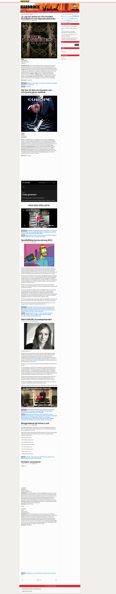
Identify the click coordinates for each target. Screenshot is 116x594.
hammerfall (45, 414)
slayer (71, 20)
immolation (50, 313)
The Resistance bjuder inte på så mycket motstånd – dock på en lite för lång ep (69, 39)
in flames (62, 18)
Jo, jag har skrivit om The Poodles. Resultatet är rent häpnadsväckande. (38, 17)
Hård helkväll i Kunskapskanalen (36, 319)
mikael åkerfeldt (24, 418)
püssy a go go (43, 418)
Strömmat (55, 11)
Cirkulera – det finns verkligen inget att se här (69, 29)
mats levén (41, 417)
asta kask (45, 313)
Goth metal (29, 308)
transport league (34, 315)
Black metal (46, 230)
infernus (50, 235)
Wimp (41, 233)
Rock (28, 84)
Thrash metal (37, 311)
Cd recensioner (42, 83)
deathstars (27, 456)
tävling (68, 22)
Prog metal (46, 309)
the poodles (28, 86)
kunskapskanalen (34, 417)
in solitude (37, 415)
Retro (34, 412)
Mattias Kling (34, 20)
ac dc (26, 573)
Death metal (48, 307)
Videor (60, 11)
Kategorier (63, 57)
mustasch (49, 456)
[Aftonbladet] (24, 1)
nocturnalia (36, 236)
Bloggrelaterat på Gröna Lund (35, 423)
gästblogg (70, 16)
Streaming (31, 233)
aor (34, 573)
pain (53, 456)
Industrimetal (38, 411)
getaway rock (66, 16)
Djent (53, 307)
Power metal (41, 309)
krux (28, 417)
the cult (34, 458)
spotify (27, 314)
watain (42, 419)
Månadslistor (48, 11)
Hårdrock (49, 83)
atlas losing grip (29, 235)
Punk (51, 232)
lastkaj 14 (54, 235)
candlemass (28, 414)
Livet (53, 308)
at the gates (62, 14)
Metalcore (41, 232)
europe (39, 235)
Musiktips (31, 309)
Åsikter (37, 83)
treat (22, 574)
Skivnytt (32, 84)
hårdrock (42, 456)
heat (46, 456)
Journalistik (54, 83)
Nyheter (36, 309)
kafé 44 (47, 415)
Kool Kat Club (38, 356)
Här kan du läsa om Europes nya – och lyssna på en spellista (37, 91)
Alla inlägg (23, 11)
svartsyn (31, 314)
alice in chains (39, 313)
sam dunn (23, 419)
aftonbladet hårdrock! (30, 313)
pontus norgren (35, 418)
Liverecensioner (40, 11)
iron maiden (67, 18)
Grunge (34, 308)
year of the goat (48, 419)
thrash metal (65, 22)
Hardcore (23, 232)
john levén (42, 415)
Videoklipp (36, 233)
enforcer (35, 235)
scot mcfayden (29, 419)
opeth (30, 418)
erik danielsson (34, 414)
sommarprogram (28, 458)
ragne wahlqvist (50, 418)
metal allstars (47, 417)
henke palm (23, 415)
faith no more (44, 235)
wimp (39, 315)
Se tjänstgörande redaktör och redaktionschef (31, 588)
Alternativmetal (36, 230)
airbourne (30, 573)
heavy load (50, 414)
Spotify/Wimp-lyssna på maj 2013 (36, 240)
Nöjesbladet (24, 84)
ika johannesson (31, 415)
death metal (74, 14)
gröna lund (36, 456)
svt (34, 419)
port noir (23, 314)
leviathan (23, 236)
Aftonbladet (29, 83)
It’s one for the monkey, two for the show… (69, 26)
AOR (34, 83)
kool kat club (24, 417)
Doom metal (24, 308)
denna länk (52, 300)
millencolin (28, 236)
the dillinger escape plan (39, 314)
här (22, 300)
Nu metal (47, 411)
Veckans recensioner (31, 462)
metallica (76, 18)
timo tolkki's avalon (25, 315)
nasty (32, 236)
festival (62, 16)
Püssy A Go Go (36, 360)
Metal (38, 232)
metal (71, 18)
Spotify (27, 233)
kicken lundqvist (53, 415)
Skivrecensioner (31, 11)
